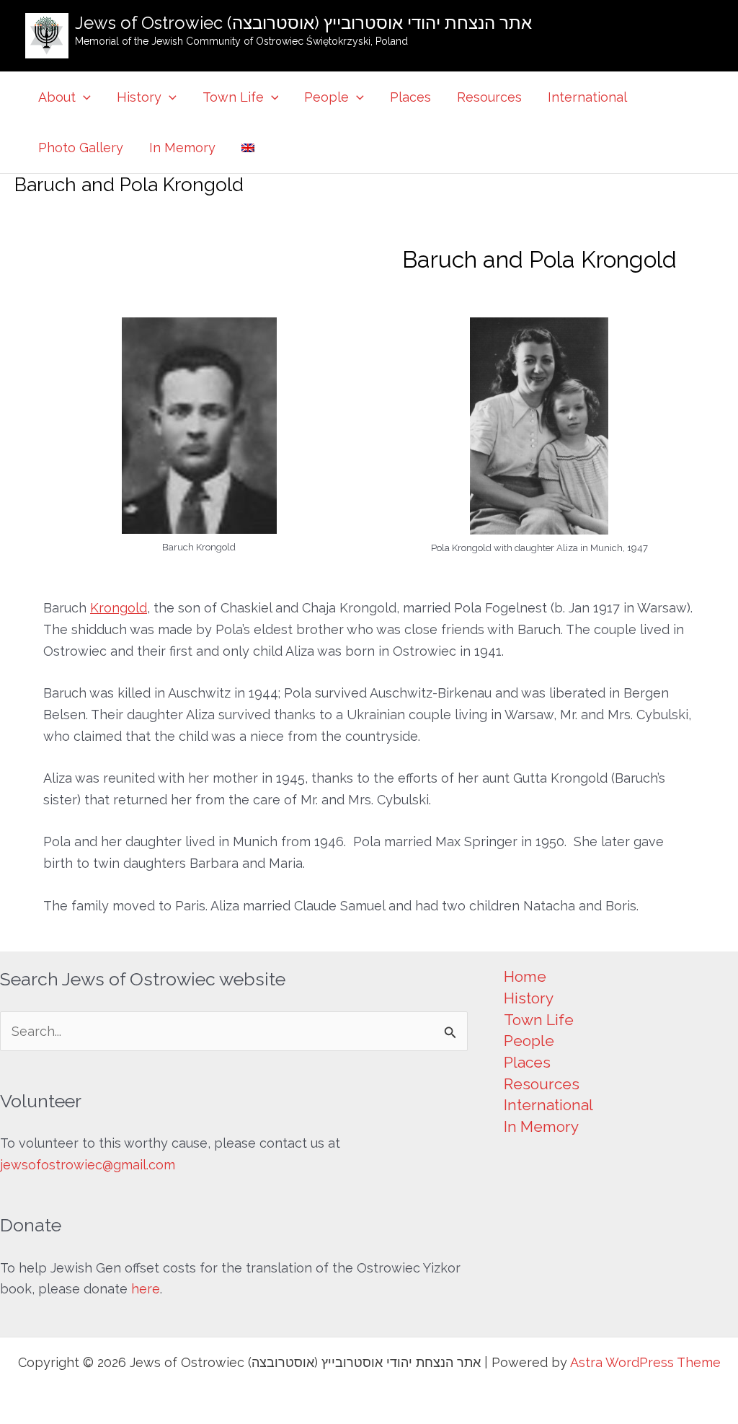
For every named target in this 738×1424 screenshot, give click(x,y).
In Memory (182, 147)
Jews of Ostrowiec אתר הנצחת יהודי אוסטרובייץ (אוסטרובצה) (303, 22)
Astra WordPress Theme (645, 1362)
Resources (489, 97)
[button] (83, 97)
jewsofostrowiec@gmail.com (87, 1164)
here (145, 1288)
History (139, 97)
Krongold (118, 607)
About (57, 97)
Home (525, 976)
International (587, 97)
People (326, 97)
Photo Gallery (80, 147)
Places (410, 97)
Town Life (233, 97)
